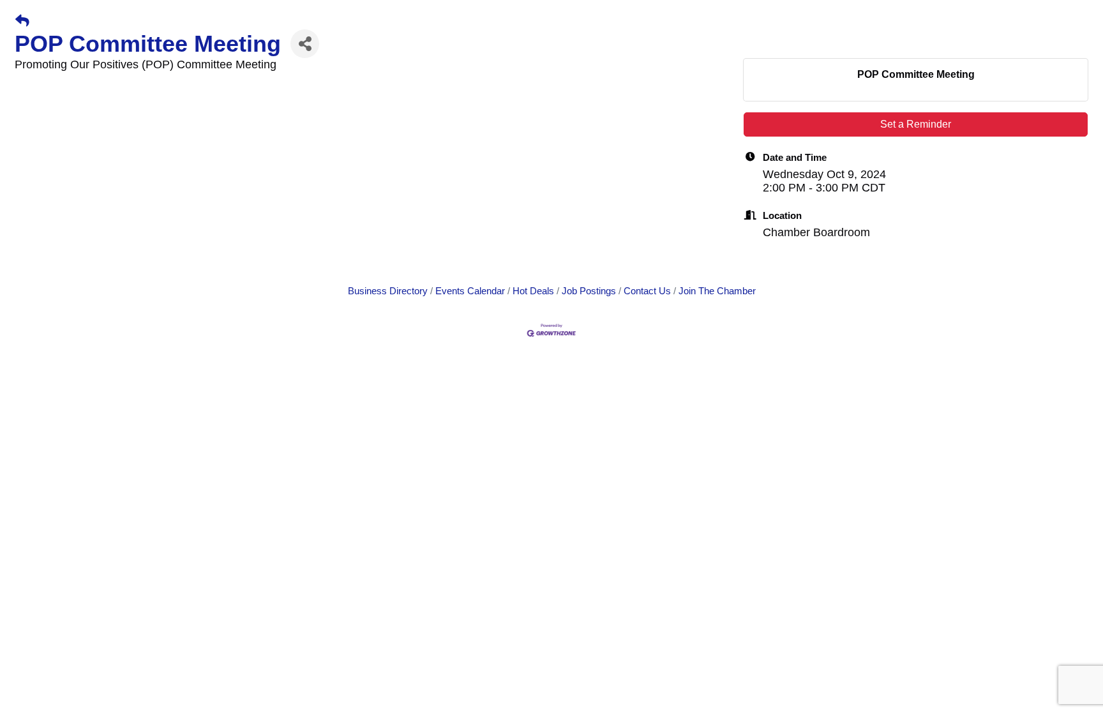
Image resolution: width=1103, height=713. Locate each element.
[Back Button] (22, 21)
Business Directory (388, 290)
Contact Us (647, 290)
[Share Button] (304, 43)
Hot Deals (533, 290)
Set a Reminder (915, 124)
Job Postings (589, 290)
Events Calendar (470, 290)
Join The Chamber (717, 290)
